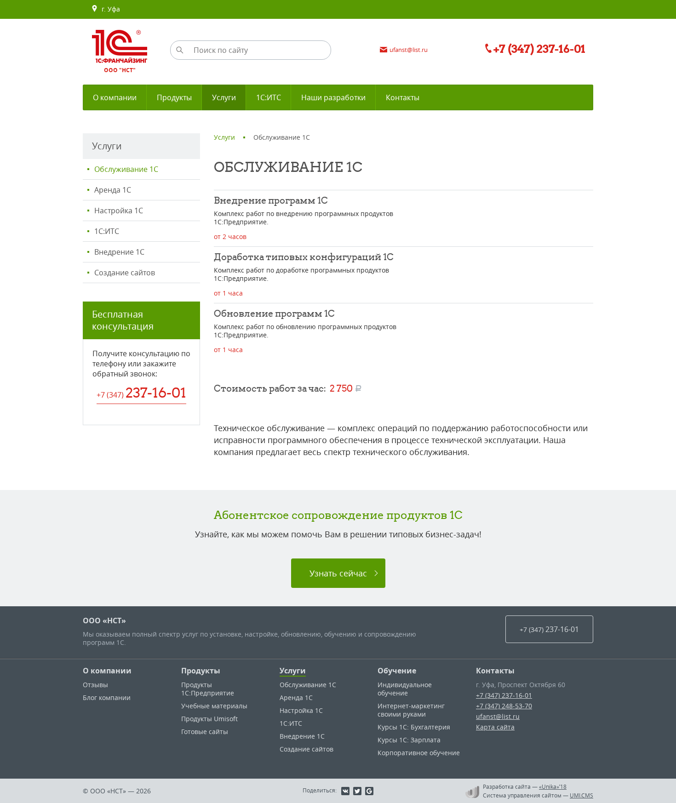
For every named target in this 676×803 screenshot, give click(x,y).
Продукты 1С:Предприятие (207, 688)
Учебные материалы (214, 705)
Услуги (293, 671)
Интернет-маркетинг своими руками (411, 709)
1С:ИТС (106, 231)
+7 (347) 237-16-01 (504, 695)
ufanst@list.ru (498, 716)
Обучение (397, 671)
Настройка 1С (118, 210)
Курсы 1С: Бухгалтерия (414, 727)
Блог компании (107, 697)
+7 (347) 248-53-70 (504, 705)
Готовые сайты (204, 731)
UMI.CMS (581, 795)
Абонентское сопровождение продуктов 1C (338, 515)
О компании (107, 671)
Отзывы (95, 684)
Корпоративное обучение (419, 752)
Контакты (495, 671)
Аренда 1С (112, 190)
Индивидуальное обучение (405, 688)
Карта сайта (495, 727)
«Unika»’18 (553, 786)
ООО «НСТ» (104, 620)
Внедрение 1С (119, 252)
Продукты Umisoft (209, 718)
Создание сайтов (124, 273)
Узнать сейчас (338, 573)
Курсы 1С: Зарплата (409, 739)
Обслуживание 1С (126, 169)
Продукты (200, 671)
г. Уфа (109, 9)
